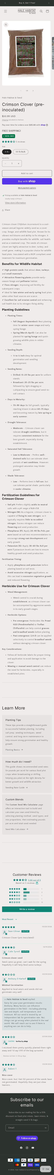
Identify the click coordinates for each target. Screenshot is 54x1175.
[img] (8, 927)
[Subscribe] (45, 1128)
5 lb (7, 152)
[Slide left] (21, 91)
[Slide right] (33, 91)
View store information (15, 203)
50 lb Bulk (20, 152)
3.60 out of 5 (34, 880)
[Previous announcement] (5, 3)
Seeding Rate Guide (15, 787)
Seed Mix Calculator (15, 829)
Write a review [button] (27, 909)
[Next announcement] (49, 3)
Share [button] (7, 210)
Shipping (5, 120)
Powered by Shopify (38, 1170)
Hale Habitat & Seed (22, 1170)
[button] (5, 11)
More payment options (27, 188)
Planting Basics (13, 750)
